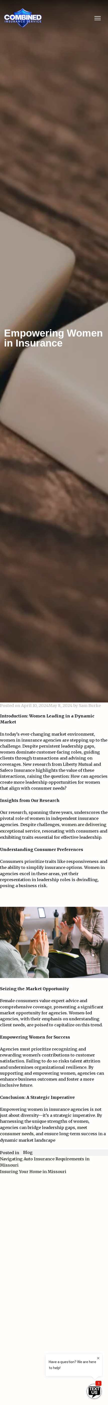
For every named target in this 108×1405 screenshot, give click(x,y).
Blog (28, 1152)
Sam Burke (90, 705)
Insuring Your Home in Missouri (33, 1171)
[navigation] (97, 18)
